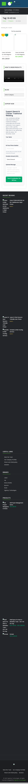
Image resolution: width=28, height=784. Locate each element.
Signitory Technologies (10, 490)
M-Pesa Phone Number (12, 145)
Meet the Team (8, 457)
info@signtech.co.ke (14, 12)
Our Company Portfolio (10, 459)
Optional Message (11, 164)
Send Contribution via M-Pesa (14, 179)
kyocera (6, 485)
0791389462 (16, 10)
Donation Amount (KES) (12, 156)
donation (6, 464)
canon (5, 477)
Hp (5, 480)
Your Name (9, 137)
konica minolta (8, 482)
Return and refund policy (10, 462)
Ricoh (5, 488)
